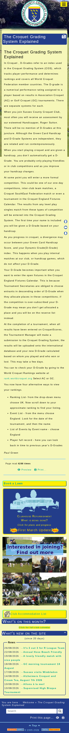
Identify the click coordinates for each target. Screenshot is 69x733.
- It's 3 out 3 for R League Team (43, 648)
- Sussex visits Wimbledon (40, 672)
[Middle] (65, 227)
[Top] (65, 221)
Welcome (28, 702)
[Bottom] (65, 233)
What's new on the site (34, 633)
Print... (41, 469)
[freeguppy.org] (16, 730)
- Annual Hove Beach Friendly (42, 652)
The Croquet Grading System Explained (24, 39)
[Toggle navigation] (63, 4)
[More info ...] (51, 730)
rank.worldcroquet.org (18, 378)
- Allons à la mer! (33, 684)
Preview (26, 469)
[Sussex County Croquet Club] (34, 13)
